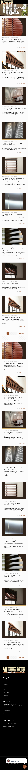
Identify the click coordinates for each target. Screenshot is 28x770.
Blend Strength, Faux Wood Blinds (11, 39)
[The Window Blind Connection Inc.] (7, 2)
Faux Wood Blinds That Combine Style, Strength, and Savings (13, 73)
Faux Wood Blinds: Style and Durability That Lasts (12, 214)
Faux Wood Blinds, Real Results (11, 317)
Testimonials (6, 692)
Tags (10, 337)
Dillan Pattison (6, 37)
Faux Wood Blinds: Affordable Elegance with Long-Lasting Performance (13, 178)
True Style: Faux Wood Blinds (10, 283)
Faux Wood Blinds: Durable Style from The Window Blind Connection (14, 109)
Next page (21, 333)
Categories (5, 337)
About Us (6, 684)
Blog (5, 689)
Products (5, 687)
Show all (23, 337)
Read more (22, 47)
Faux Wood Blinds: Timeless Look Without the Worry (13, 249)
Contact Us (6, 695)
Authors (16, 337)
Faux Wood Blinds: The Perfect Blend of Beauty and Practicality (13, 143)
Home (5, 681)
